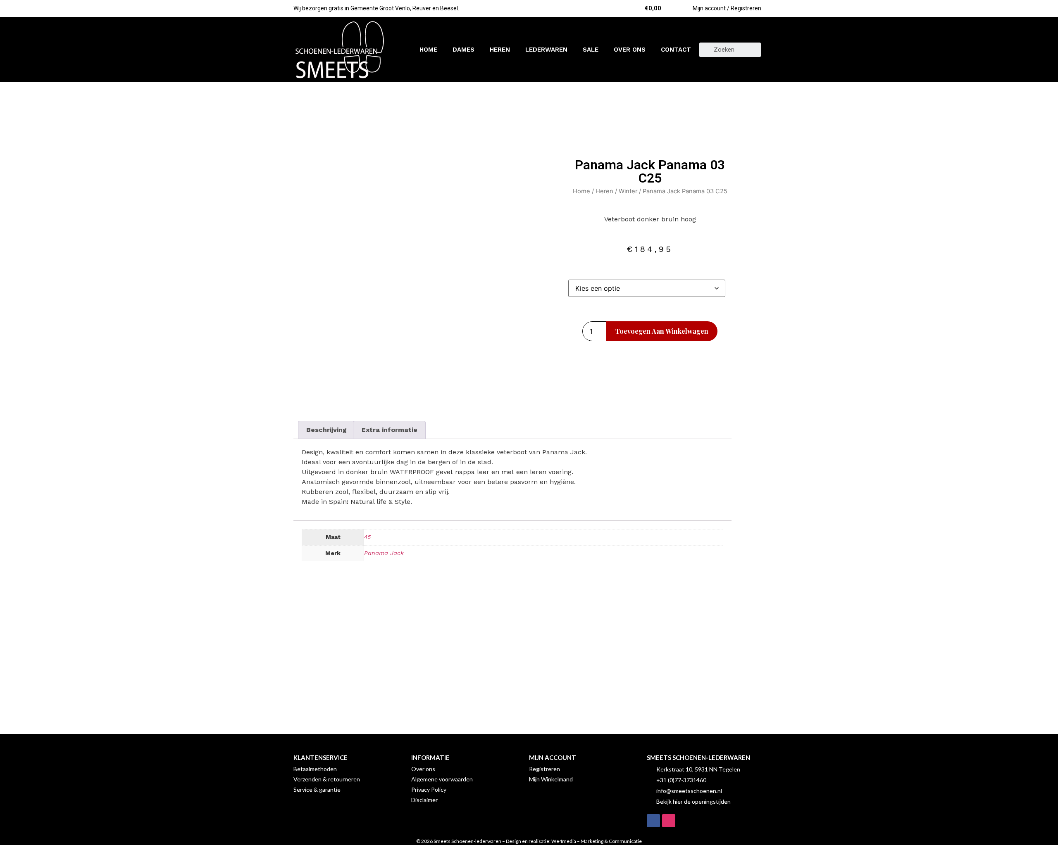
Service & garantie (317, 789)
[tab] (326, 430)
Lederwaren (546, 49)
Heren (500, 49)
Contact (676, 49)
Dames (463, 49)
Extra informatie (389, 430)
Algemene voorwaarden (442, 779)
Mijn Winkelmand (551, 779)
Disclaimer (424, 799)
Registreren (544, 768)
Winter (628, 191)
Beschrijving (326, 430)
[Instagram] (668, 820)
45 (367, 537)
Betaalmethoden (315, 768)
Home (428, 49)
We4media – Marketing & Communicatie (596, 841)
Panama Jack (384, 553)
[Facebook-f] (653, 820)
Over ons (630, 49)
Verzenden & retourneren (326, 779)
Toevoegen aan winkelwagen (661, 331)
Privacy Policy (428, 789)
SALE (590, 49)
